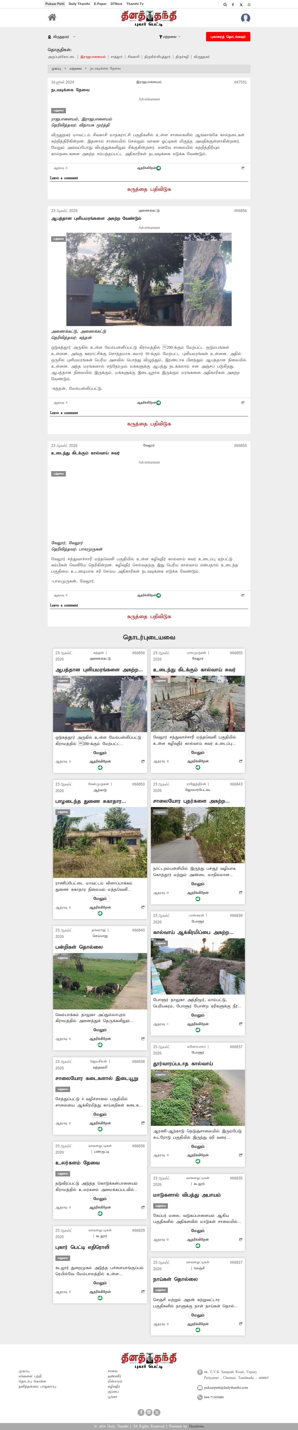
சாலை (113, 1371)
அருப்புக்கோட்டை (61, 57)
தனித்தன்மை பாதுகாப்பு (37, 1386)
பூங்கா (112, 1397)
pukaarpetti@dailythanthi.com (226, 1388)
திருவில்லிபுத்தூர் (157, 57)
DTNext (116, 4)
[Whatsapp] (249, 4)
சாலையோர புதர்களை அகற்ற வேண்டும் (189, 801)
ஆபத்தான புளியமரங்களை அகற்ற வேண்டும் (96, 218)
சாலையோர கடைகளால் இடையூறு (96, 1078)
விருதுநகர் (202, 57)
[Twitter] (240, 4)
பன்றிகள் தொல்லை (79, 947)
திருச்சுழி (182, 57)
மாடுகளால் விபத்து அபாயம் (187, 1195)
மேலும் (100, 752)
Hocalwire (196, 1426)
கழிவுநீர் (114, 1386)
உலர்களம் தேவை (77, 1163)
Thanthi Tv (135, 4)
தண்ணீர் (114, 1376)
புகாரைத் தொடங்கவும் (228, 37)
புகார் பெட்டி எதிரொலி (82, 1247)
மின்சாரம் (115, 1381)
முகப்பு (56, 69)
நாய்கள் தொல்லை (175, 1279)
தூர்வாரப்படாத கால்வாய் (183, 1064)
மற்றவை (75, 69)
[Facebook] (232, 4)
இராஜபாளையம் (93, 57)
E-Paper (100, 4)
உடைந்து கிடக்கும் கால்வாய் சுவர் (85, 453)
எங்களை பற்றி (30, 1376)
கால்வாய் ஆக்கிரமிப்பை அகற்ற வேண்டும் (191, 932)
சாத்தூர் (117, 57)
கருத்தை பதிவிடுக (149, 189)
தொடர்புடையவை (149, 637)
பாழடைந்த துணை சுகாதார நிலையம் (88, 801)
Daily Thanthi (79, 4)
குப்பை (113, 1392)
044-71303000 (214, 1397)
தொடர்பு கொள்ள (32, 1381)
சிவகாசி (133, 57)
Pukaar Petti (54, 4)
